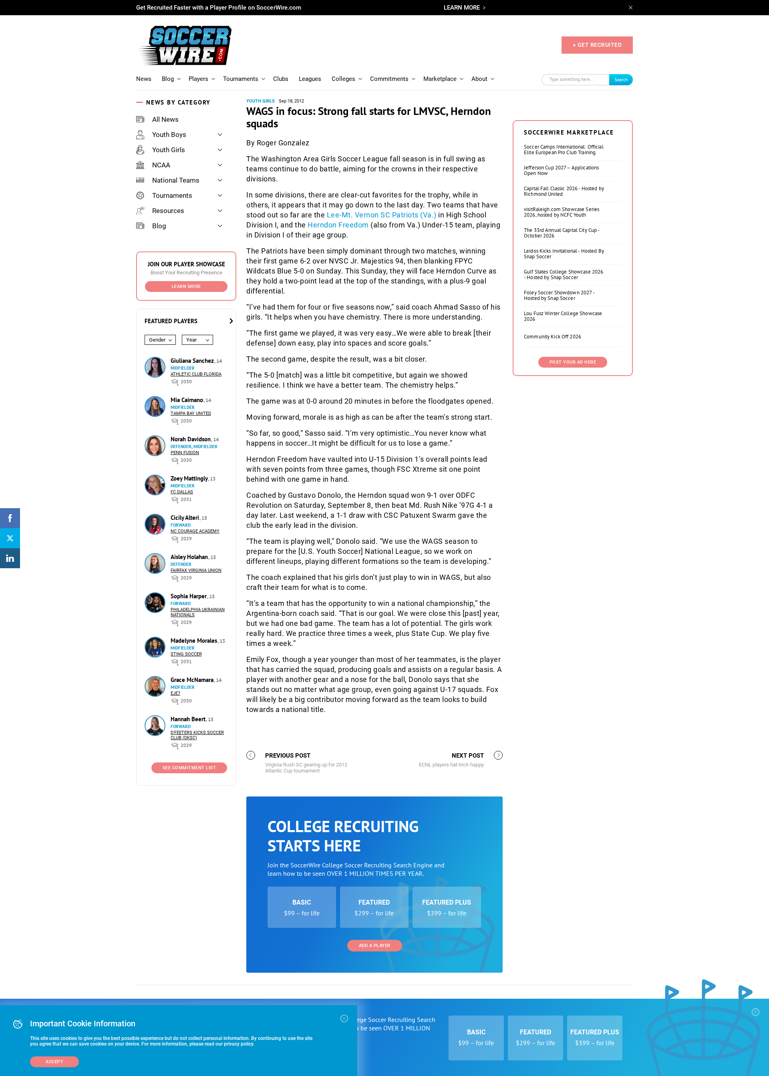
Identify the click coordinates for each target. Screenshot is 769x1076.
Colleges (343, 79)
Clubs (280, 79)
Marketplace (440, 79)
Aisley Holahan (190, 557)
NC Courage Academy (195, 531)
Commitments (389, 79)
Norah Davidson (191, 439)
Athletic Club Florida (196, 374)
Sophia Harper (189, 596)
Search (621, 79)
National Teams (175, 180)
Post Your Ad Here (573, 362)
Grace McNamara (193, 680)
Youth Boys (169, 135)
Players (198, 79)
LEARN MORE (462, 7)
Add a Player (375, 945)
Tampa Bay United (191, 413)
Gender (157, 340)
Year (191, 340)
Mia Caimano (188, 400)
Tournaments (240, 79)
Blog (168, 79)
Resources (168, 211)
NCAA (161, 165)
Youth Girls (168, 150)
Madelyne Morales (195, 640)
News (143, 79)
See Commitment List (189, 767)
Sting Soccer (186, 654)
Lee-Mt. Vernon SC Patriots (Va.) (382, 215)
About (479, 79)
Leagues (310, 79)
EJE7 (175, 693)
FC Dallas (182, 492)
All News (165, 119)
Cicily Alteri (186, 517)
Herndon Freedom (338, 225)
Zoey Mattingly (190, 478)
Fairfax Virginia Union (196, 570)
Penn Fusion (185, 452)
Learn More (186, 286)
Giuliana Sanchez (193, 360)
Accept (54, 1061)
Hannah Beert (189, 719)
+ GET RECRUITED (597, 45)
